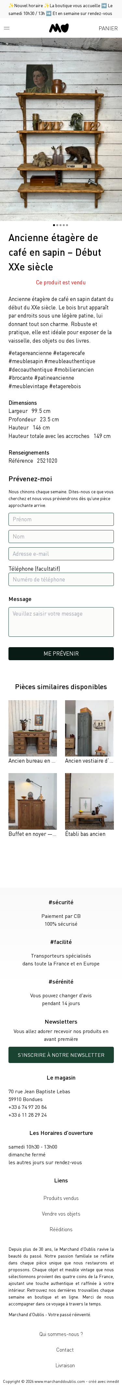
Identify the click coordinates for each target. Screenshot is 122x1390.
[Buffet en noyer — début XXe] (32, 805)
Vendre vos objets (61, 1213)
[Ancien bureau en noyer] (32, 732)
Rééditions (61, 1229)
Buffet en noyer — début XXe (43, 833)
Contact (65, 1349)
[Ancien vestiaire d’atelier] (89, 732)
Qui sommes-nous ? (61, 1333)
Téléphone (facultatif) (34, 568)
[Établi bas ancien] (89, 805)
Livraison (65, 1365)
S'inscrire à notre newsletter (61, 1054)
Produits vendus (61, 1197)
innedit (113, 1381)
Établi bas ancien (85, 833)
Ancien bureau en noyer (36, 760)
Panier (108, 28)
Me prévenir (61, 653)
